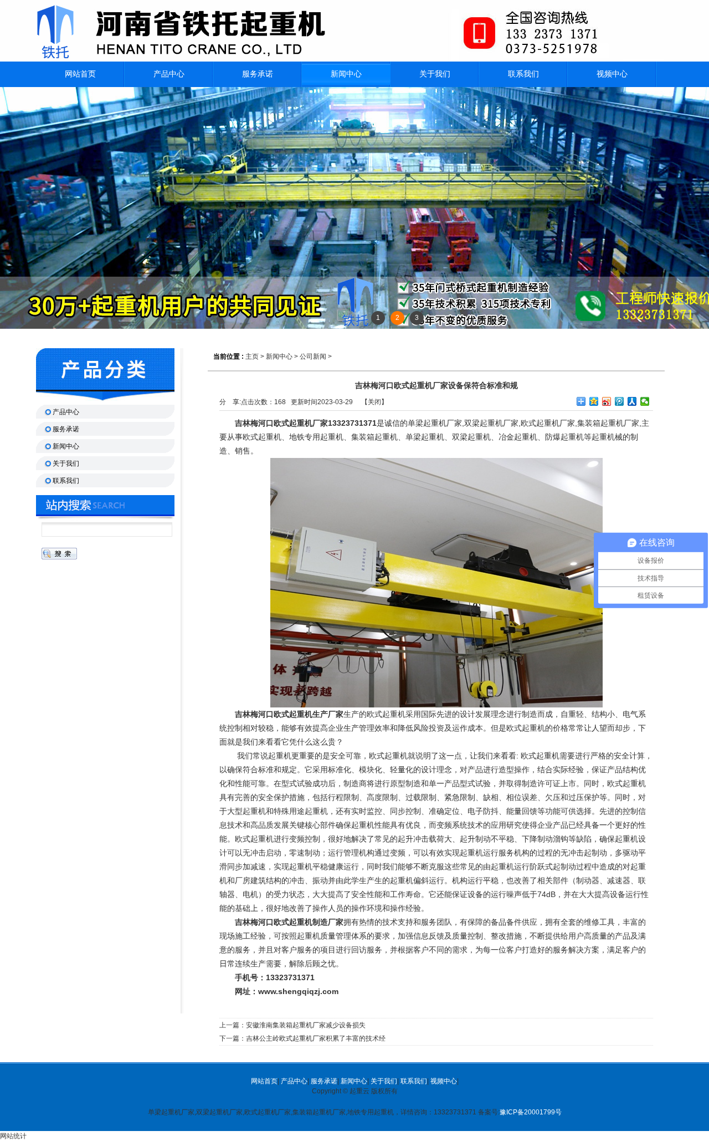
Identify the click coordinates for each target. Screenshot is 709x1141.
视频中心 (443, 1081)
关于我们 (384, 1081)
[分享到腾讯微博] (619, 401)
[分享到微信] (645, 401)
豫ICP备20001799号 (531, 1112)
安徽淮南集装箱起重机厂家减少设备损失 (306, 1025)
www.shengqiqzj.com (298, 991)
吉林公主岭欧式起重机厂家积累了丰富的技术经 (316, 1038)
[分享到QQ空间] (594, 401)
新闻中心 (346, 74)
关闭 (374, 402)
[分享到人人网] (632, 401)
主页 (252, 356)
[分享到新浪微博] (607, 401)
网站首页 (264, 1081)
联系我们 (413, 1081)
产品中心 (294, 1081)
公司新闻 (313, 356)
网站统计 (13, 1136)
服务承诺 (324, 1081)
